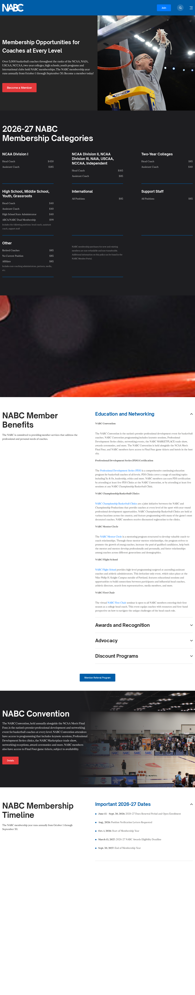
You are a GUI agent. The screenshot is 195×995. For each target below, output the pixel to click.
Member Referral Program (97, 677)
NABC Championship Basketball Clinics (116, 503)
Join (164, 7)
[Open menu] (191, 7)
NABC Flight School (105, 569)
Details (10, 760)
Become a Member (19, 87)
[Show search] (180, 7)
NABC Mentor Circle (111, 536)
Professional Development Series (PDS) (120, 470)
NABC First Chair (117, 602)
